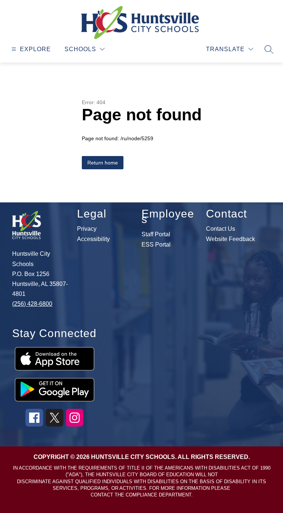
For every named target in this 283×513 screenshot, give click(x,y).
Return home (102, 163)
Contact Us (220, 228)
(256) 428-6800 (32, 304)
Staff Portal (156, 234)
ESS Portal (156, 244)
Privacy (87, 228)
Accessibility (93, 239)
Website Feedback (230, 239)
